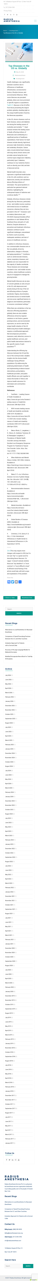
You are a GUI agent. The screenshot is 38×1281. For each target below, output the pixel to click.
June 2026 (8, 679)
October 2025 (9, 714)
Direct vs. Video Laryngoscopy (14, 597)
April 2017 (8, 1130)
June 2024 (8, 775)
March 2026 (8, 692)
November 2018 (10, 1048)
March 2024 (8, 788)
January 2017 (9, 1143)
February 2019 (9, 1039)
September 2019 (10, 1009)
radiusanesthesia (20, 75)
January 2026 (9, 701)
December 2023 (10, 801)
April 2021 (8, 931)
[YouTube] (16, 14)
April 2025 (8, 736)
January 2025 (9, 749)
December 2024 (10, 753)
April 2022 (8, 879)
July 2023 (8, 818)
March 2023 (8, 835)
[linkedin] (10, 14)
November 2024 (10, 757)
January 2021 (9, 944)
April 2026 (8, 688)
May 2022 (8, 874)
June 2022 (8, 870)
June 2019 (8, 1022)
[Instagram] (13, 14)
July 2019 (8, 1017)
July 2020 (8, 970)
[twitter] (7, 14)
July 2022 (8, 866)
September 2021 (10, 909)
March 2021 (8, 935)
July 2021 (8, 918)
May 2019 (8, 1026)
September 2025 (10, 718)
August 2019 (9, 1013)
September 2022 (10, 857)
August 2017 (9, 1113)
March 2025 (8, 740)
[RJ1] (11, 105)
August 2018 (9, 1061)
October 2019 (9, 1004)
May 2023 (8, 827)
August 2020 (9, 965)
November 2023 (10, 805)
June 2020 (8, 974)
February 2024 (9, 792)
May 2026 (8, 684)
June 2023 (8, 822)
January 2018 (9, 1091)
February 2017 (9, 1139)
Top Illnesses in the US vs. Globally (18, 67)
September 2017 (10, 1108)
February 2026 (9, 697)
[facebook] (4, 14)
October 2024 (9, 762)
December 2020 (10, 948)
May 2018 (8, 1074)
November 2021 (10, 900)
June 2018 (8, 1069)
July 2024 (8, 770)
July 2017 (8, 1117)
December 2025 (10, 705)
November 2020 (10, 952)
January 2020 (9, 991)
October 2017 (9, 1104)
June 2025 (8, 731)
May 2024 (8, 779)
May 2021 (8, 926)
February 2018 (9, 1087)
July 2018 (8, 1065)
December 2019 (10, 996)
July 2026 (8, 675)
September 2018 (10, 1056)
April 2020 (8, 978)
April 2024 (8, 783)
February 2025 (9, 744)
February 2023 (9, 840)
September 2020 (10, 961)
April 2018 (8, 1078)
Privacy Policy (8, 10)
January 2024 (9, 796)
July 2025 (8, 727)
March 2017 (8, 1134)
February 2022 (9, 887)
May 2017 (8, 1126)
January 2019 (9, 1043)
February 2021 (9, 939)
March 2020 (8, 983)
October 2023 (9, 809)
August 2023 (9, 814)
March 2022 (8, 883)
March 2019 (8, 1035)
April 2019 (8, 1030)
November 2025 (10, 710)
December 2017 (10, 1095)
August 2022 (9, 861)
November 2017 (10, 1100)
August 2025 (9, 723)
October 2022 (9, 853)
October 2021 (9, 905)
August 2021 (9, 913)
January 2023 (9, 844)
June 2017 (8, 1121)
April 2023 (8, 831)
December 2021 (10, 896)
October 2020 (9, 957)
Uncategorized (20, 78)
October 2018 (9, 1052)
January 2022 (9, 892)
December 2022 (10, 848)
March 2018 (8, 1082)
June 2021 (8, 922)
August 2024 (9, 766)
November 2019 (10, 1000)
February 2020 (9, 987)
